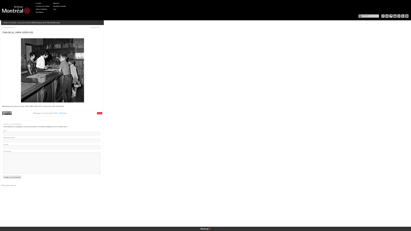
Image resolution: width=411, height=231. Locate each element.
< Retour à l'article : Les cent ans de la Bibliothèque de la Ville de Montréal (31, 23)
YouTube (395, 16)
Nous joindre (39, 12)
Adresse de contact (9, 137)
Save (100, 113)
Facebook (383, 16)
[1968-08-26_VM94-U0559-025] (52, 70)
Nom (5, 131)
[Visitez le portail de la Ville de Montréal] (205, 229)
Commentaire (7, 151)
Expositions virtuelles (59, 6)
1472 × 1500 (58, 113)
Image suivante (96, 27)
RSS (402, 16)
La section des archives (42, 6)
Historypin (391, 16)
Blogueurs (56, 3)
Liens (54, 9)
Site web (5, 144)
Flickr (399, 16)
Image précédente (8, 27)
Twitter (387, 16)
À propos (38, 3)
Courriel (406, 16)
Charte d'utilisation (41, 9)
